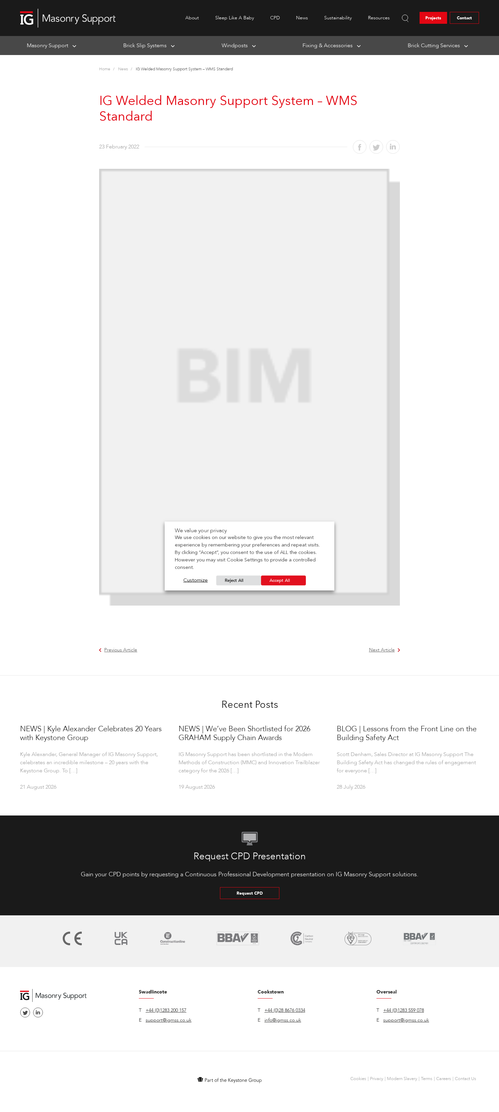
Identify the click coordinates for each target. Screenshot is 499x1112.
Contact (464, 18)
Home (104, 69)
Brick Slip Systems (145, 45)
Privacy (376, 1079)
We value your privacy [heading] (201, 530)
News (302, 18)
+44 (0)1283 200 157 (166, 1010)
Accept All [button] (280, 580)
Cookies (358, 1079)
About (192, 18)
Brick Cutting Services (434, 45)
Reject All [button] (234, 580)
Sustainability (338, 18)
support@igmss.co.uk (168, 1020)
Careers (443, 1079)
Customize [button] (195, 580)
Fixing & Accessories (327, 45)
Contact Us (465, 1079)
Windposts (235, 45)
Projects (433, 18)
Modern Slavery (402, 1079)
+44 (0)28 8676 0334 (284, 1010)
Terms (426, 1079)
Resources (379, 18)
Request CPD (250, 893)
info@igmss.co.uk (282, 1020)
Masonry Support (47, 45)
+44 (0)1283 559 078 (403, 1010)
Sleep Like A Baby (234, 18)
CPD (275, 18)
